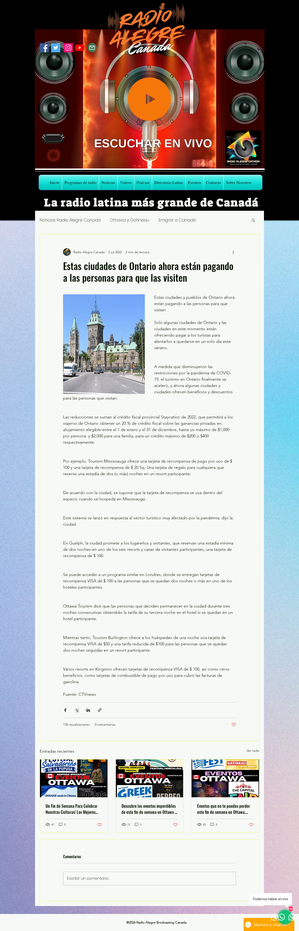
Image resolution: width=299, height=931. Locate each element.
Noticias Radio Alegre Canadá (70, 220)
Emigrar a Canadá (177, 220)
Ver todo (253, 750)
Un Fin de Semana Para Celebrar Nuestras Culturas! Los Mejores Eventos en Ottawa (71, 809)
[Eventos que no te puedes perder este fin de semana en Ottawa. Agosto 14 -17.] (225, 778)
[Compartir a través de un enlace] (99, 710)
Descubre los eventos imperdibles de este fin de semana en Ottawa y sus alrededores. (149, 809)
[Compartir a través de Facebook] (65, 710)
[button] (253, 220)
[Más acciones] (233, 252)
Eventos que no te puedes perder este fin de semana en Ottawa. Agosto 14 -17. (223, 809)
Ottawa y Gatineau (129, 220)
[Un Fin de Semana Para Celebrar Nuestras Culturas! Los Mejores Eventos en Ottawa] (73, 778)
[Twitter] (55, 47)
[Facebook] (44, 47)
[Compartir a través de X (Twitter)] (77, 710)
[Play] (149, 99)
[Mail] (92, 47)
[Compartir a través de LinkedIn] (88, 710)
